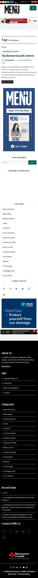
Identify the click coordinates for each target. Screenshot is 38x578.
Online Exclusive (11, 51)
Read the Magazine (11, 388)
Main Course (8, 247)
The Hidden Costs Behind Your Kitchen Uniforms (18, 498)
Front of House (9, 233)
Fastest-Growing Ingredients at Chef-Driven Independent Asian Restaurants (17, 515)
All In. (5, 493)
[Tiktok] (4, 294)
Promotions (7, 256)
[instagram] (28, 288)
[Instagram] (20, 567)
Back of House (8, 209)
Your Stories (7, 275)
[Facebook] (4, 288)
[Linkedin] (17, 567)
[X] (13, 567)
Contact (6, 393)
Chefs (5, 223)
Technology (7, 266)
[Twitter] (10, 288)
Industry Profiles (9, 242)
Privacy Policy (24, 574)
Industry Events (9, 237)
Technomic (9, 60)
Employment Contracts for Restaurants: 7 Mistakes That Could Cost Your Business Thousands (19, 507)
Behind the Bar (9, 218)
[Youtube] (23, 567)
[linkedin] (16, 288)
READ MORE (7, 82)
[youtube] (22, 288)
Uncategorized (8, 271)
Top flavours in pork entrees (18, 55)
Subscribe (7, 383)
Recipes (6, 261)
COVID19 (6, 228)
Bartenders (7, 214)
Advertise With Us (10, 378)
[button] (33, 8)
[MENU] (12, 7)
